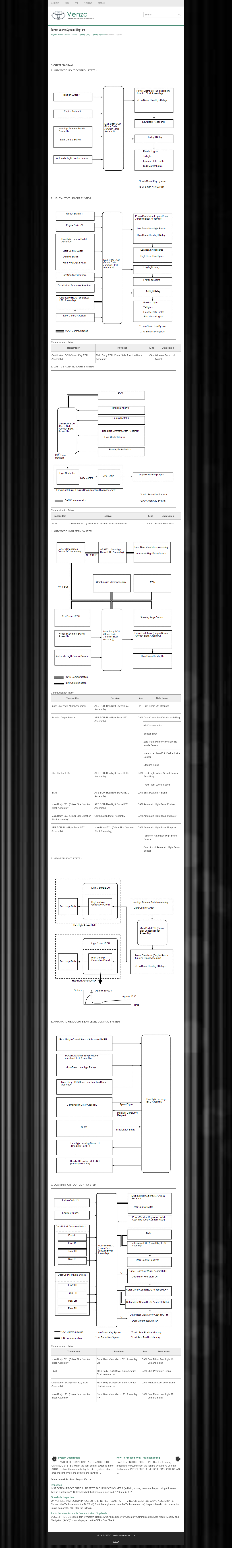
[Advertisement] (116, 51)
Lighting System (99, 35)
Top (76, 3)
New (67, 3)
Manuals (55, 3)
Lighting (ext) (84, 35)
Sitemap (88, 3)
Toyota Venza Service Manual (64, 35)
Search (101, 3)
